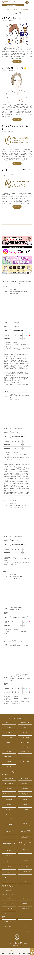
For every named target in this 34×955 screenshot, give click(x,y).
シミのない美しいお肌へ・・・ (15, 18)
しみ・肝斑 (10, 20)
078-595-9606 (15, 432)
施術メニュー (17, 772)
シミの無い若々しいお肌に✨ (14, 68)
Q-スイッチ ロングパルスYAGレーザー (16, 127)
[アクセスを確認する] (27, 2)
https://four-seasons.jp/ (17, 330)
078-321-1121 (15, 326)
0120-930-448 (15, 540)
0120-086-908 (15, 684)
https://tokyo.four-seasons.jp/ (18, 617)
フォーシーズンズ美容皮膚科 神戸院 (17, 718)
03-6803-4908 (15, 613)
